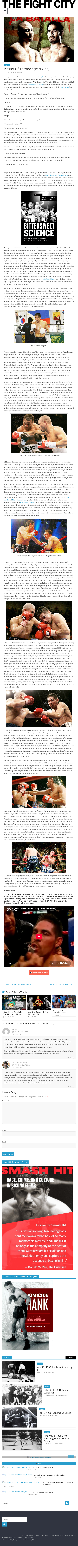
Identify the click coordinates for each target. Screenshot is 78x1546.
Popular (40, 1506)
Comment (5, 1101)
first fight (40, 77)
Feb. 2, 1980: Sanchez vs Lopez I (55, 1412)
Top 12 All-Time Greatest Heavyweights (41, 1510)
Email (4, 1142)
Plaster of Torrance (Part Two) (62, 984)
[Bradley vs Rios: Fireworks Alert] (64, 996)
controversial (65, 87)
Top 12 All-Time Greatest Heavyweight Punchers (49, 1518)
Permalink (18, 1034)
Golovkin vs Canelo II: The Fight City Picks (12, 1013)
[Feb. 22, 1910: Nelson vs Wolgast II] (22, 1385)
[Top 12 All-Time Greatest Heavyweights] (15, 1509)
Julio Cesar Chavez (49, 279)
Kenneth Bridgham (62, 1395)
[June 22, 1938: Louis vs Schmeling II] (18, 1362)
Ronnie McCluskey (21, 1062)
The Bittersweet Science (35, 84)
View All (70, 1357)
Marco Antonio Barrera (19, 500)
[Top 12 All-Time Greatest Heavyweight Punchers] (17, 1516)
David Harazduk (59, 1443)
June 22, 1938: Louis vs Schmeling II (54, 1368)
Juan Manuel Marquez (27, 502)
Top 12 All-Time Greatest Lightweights (40, 1535)
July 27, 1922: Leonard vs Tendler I (17, 984)
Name (4, 1130)
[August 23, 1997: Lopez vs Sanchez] (39, 1457)
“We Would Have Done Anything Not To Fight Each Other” (58, 1438)
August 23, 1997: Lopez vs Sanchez (24, 1495)
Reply (72, 1058)
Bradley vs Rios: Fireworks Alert (59, 1011)
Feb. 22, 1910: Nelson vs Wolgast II (56, 1391)
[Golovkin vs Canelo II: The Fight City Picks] (14, 996)
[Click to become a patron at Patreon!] (39, 970)
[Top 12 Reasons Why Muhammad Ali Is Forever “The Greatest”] (22, 1524)
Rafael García (18, 72)
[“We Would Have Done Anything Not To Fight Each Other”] (22, 1431)
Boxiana (40, 1363)
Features (7, 65)
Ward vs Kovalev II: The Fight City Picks (38, 1013)
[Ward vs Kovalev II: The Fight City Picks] (39, 996)
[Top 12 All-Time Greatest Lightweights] (15, 1534)
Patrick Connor (22, 1498)
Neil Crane (54, 1415)
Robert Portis (51, 1372)
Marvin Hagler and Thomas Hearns (56, 175)
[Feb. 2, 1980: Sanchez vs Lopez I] (19, 1408)
